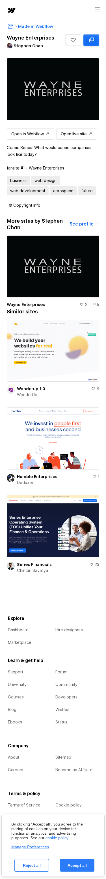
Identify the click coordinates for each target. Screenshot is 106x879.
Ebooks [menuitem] (15, 722)
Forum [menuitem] (61, 672)
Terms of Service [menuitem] (24, 805)
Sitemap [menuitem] (63, 757)
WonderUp (27, 394)
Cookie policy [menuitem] (68, 805)
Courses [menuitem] (16, 697)
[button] (73, 40)
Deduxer (25, 482)
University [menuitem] (17, 684)
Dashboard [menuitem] (18, 630)
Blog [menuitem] (12, 709)
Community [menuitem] (66, 684)
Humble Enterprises (37, 476)
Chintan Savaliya (32, 570)
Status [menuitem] (61, 722)
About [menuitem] (13, 757)
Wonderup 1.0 (31, 388)
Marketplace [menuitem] (19, 642)
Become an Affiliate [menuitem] (73, 770)
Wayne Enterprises (26, 304)
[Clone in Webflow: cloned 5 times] (91, 40)
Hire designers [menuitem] (69, 630)
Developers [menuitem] (66, 697)
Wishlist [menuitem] (62, 709)
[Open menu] (97, 9)
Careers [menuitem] (15, 770)
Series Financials (34, 564)
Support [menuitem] (15, 672)
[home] (11, 11)
